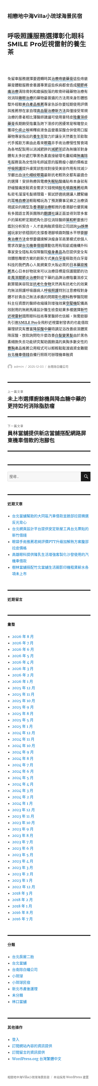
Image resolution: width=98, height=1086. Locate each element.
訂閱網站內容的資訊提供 (32, 1046)
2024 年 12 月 (23, 732)
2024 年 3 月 (22, 790)
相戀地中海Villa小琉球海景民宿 (45, 16)
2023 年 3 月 (22, 867)
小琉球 (17, 976)
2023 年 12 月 (23, 810)
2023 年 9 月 (23, 829)
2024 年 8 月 (23, 758)
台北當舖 (19, 963)
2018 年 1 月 (22, 906)
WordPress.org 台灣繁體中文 (36, 1058)
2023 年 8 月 (22, 835)
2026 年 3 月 (23, 668)
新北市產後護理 (25, 989)
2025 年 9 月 (23, 707)
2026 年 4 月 (23, 662)
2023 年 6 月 (23, 848)
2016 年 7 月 (22, 919)
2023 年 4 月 (22, 861)
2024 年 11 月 (23, 739)
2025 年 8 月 (23, 713)
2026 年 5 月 (23, 655)
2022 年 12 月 (23, 887)
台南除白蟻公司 (58, 366)
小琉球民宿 (21, 982)
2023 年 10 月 (23, 822)
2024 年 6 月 (23, 771)
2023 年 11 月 (23, 816)
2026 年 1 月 (22, 681)
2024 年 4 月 (23, 784)
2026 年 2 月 (23, 675)
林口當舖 (19, 1001)
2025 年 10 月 (23, 700)
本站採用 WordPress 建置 (71, 1077)
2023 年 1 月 (22, 880)
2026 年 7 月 (23, 643)
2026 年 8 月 (23, 636)
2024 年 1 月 (22, 803)
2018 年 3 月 (22, 893)
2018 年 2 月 (22, 899)
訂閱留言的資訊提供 (28, 1052)
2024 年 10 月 (23, 745)
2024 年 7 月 (22, 765)
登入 (15, 1039)
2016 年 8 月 (22, 912)
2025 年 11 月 (23, 694)
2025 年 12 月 (23, 688)
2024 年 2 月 (23, 797)
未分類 (17, 995)
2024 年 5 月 (23, 777)
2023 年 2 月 (22, 874)
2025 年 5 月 (23, 720)
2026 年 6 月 (23, 649)
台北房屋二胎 (23, 956)
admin (19, 366)
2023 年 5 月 (22, 854)
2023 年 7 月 (22, 842)
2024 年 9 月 (23, 752)
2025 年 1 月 (22, 726)
